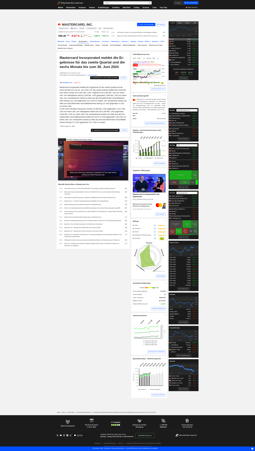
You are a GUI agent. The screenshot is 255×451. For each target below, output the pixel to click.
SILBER (172, 316)
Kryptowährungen (175, 328)
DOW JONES (174, 53)
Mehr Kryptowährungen (183, 355)
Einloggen (178, 3)
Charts (73, 41)
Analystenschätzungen (142, 283)
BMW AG (173, 131)
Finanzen (105, 41)
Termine (92, 7)
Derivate (155, 41)
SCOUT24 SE (175, 205)
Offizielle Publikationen (129, 45)
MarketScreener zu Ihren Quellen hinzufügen (105, 77)
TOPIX (173, 60)
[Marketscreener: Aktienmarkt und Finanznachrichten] (70, 2)
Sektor (147, 41)
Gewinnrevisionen (140, 315)
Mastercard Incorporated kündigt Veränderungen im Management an (82, 217)
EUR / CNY (173, 278)
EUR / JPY (172, 285)
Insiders (97, 45)
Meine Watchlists (183, 139)
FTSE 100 (183, 72)
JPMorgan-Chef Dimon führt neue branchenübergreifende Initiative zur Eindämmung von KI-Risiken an (92, 240)
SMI (172, 44)
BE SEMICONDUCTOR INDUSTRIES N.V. (181, 216)
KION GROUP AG (176, 203)
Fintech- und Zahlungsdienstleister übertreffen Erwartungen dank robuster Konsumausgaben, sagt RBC (92, 208)
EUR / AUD (173, 276)
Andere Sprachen (142, 45)
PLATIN (172, 318)
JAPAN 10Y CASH (176, 380)
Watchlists (126, 7)
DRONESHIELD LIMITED (178, 113)
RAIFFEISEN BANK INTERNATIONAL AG (181, 153)
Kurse (68, 41)
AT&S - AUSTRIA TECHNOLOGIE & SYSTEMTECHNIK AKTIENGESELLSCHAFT (181, 148)
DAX (172, 41)
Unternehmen (95, 41)
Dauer (134, 58)
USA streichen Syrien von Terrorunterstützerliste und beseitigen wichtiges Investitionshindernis (138, 32)
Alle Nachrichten (62, 45)
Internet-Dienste (161, 118)
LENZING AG (174, 168)
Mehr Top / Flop (183, 187)
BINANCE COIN (175, 349)
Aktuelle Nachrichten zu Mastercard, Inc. (74, 184)
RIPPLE (173, 352)
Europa (180, 23)
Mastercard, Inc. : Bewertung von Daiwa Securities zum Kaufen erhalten (83, 231)
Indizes (173, 23)
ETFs (162, 41)
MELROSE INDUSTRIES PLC (179, 198)
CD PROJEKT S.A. (176, 218)
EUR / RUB (173, 264)
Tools (154, 7)
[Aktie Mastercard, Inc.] (79, 82)
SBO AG (173, 151)
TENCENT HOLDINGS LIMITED (179, 125)
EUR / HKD (173, 280)
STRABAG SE (175, 155)
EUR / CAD (173, 273)
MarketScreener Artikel (155, 45)
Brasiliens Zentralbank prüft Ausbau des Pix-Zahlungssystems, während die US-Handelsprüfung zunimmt (92, 220)
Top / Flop (163, 7)
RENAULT (174, 211)
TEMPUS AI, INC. (175, 118)
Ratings (133, 41)
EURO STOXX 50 (176, 48)
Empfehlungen (103, 7)
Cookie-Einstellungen (110, 443)
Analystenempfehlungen (76, 45)
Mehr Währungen (183, 289)
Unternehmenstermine (158, 395)
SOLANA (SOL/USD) (176, 347)
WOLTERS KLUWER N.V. (178, 209)
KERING (173, 214)
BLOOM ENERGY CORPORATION (180, 116)
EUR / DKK (173, 271)
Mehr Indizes (183, 78)
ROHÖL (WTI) (173, 311)
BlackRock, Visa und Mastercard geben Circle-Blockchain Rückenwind (83, 224)
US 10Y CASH (175, 376)
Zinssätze (172, 361)
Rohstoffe (172, 294)
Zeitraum (148, 58)
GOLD (171, 309)
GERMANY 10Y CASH (177, 378)
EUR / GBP (173, 260)
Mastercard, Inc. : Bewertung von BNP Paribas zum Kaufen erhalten (82, 227)
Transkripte (105, 45)
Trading (136, 7)
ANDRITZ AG (174, 164)
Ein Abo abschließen (191, 3)
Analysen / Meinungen (141, 170)
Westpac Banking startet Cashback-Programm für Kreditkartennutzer (82, 204)
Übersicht (60, 41)
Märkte (60, 7)
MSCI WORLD (175, 64)
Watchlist (172, 110)
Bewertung (115, 41)
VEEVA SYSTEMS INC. (177, 133)
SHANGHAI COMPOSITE (178, 57)
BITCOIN (173, 342)
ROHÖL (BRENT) (174, 314)
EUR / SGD (173, 283)
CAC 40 (173, 46)
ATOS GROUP (175, 129)
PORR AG (174, 158)
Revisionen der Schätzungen (157, 351)
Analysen (82, 7)
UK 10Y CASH (175, 385)
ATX (172, 39)
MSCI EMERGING (176, 62)
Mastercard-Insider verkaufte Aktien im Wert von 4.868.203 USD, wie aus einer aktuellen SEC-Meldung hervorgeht (138, 36)
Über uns (120, 443)
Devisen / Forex (174, 242)
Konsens (125, 41)
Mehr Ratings (161, 276)
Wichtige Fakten (89, 45)
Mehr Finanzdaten (160, 163)
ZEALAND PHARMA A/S (177, 201)
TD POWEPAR (175, 135)
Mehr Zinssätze (183, 389)
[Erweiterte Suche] (149, 2)
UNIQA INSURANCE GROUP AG (180, 166)
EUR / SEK (173, 266)
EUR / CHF (173, 262)
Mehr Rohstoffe (183, 322)
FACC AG (173, 120)
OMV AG (173, 161)
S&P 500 (173, 50)
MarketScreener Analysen (65, 48)
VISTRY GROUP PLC (177, 196)
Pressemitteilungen (115, 45)
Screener (145, 7)
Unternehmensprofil (140, 96)
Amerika (187, 23)
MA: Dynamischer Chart (158, 89)
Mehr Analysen (160, 214)
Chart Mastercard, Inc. (141, 54)
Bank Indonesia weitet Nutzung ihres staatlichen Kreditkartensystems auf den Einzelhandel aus (90, 197)
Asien (194, 23)
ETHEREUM (174, 345)
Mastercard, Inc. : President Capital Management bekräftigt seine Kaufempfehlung (86, 201)
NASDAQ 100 (175, 55)
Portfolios (116, 7)
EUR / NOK (173, 269)
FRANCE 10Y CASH (176, 383)
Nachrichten (71, 7)
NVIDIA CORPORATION (177, 123)
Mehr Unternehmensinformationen (155, 123)
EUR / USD (173, 257)
